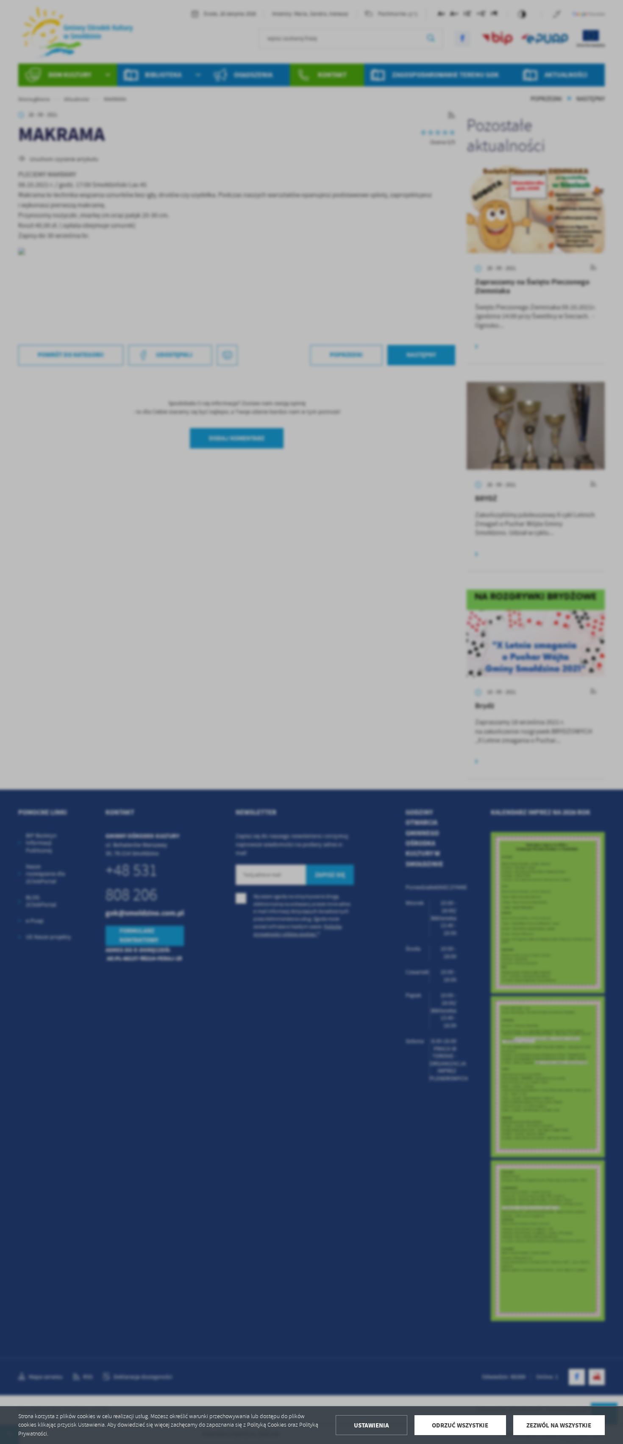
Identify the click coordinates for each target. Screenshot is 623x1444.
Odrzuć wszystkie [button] (460, 1425)
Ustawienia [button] (371, 1425)
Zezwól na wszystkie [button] (558, 1425)
